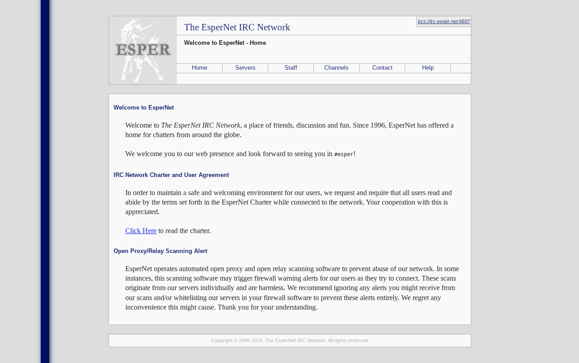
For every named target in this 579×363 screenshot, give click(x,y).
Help (428, 67)
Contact (382, 67)
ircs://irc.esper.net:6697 (444, 21)
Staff (291, 67)
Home (199, 67)
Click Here (141, 230)
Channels (336, 67)
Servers (245, 67)
